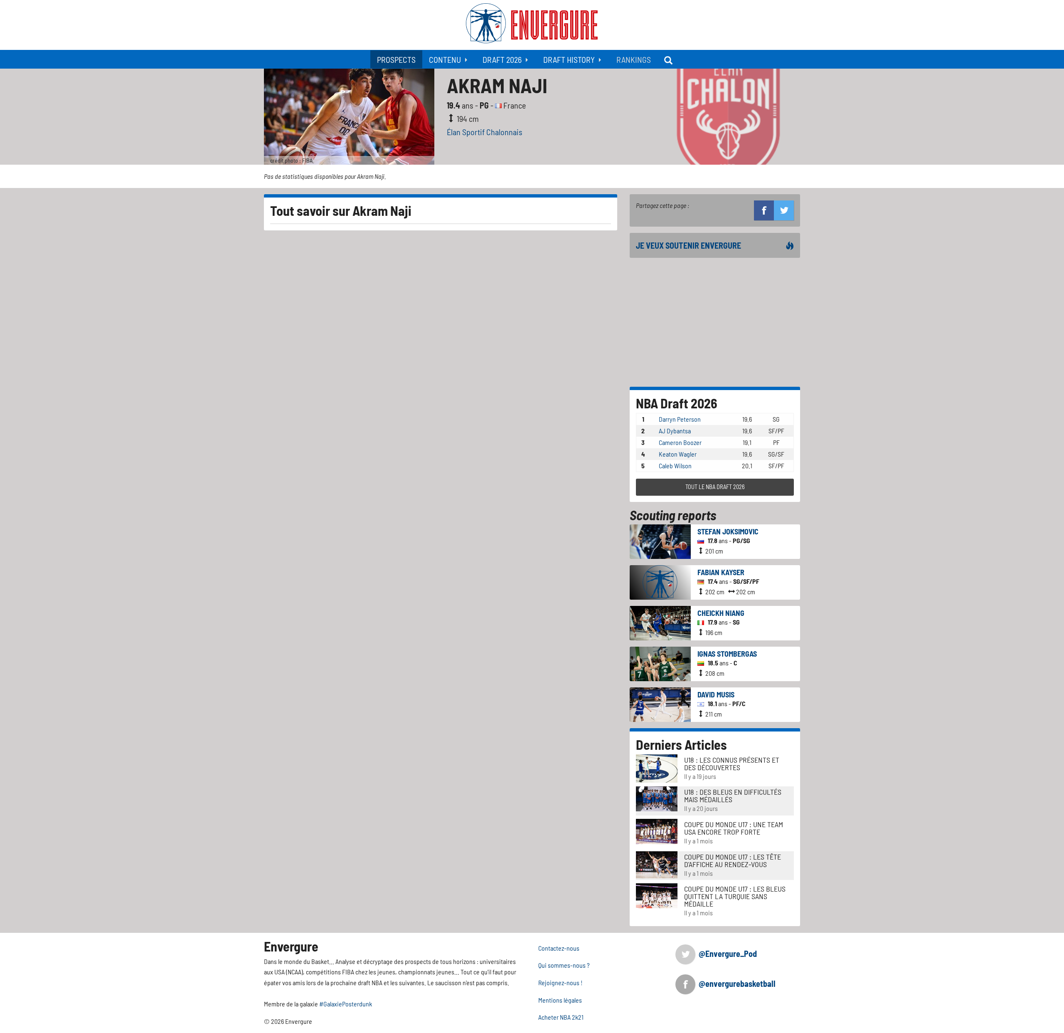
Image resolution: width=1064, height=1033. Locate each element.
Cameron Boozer (680, 442)
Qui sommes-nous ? (564, 965)
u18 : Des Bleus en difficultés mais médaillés (732, 795)
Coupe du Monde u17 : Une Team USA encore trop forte (733, 828)
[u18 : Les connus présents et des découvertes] (656, 767)
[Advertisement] (715, 322)
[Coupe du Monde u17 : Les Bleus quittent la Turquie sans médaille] (656, 895)
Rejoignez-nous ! (560, 982)
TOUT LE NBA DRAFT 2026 (715, 486)
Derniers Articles (681, 744)
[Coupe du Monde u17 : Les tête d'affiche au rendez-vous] (656, 863)
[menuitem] (396, 59)
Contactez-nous (558, 948)
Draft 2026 (502, 59)
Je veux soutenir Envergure (688, 245)
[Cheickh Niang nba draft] (660, 622)
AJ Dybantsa (675, 431)
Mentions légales (560, 1000)
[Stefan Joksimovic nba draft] (660, 540)
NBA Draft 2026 (676, 403)
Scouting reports (673, 515)
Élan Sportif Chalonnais (484, 132)
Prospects (396, 59)
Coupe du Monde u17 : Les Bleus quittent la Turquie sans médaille (735, 896)
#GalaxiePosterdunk (345, 1004)
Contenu (445, 59)
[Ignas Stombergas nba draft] (660, 663)
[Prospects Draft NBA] (669, 59)
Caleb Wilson (675, 466)
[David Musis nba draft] (660, 703)
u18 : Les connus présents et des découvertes (731, 763)
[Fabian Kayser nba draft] (660, 581)
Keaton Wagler (678, 454)
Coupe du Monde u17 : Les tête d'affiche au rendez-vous (732, 860)
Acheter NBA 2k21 (561, 1017)
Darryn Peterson (680, 419)
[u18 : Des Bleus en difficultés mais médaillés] (656, 798)
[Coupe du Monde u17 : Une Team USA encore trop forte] (656, 831)
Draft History (569, 59)
